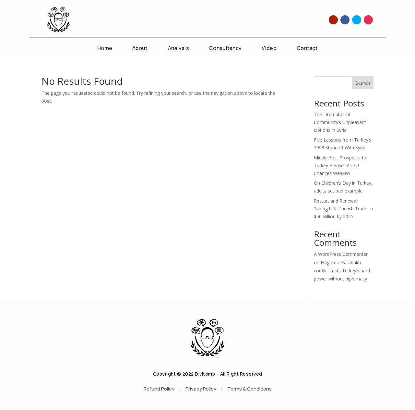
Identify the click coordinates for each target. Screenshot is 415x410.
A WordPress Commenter (341, 254)
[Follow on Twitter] (356, 19)
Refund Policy (159, 388)
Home (104, 49)
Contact (307, 49)
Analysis (178, 49)
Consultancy (225, 49)
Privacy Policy (200, 388)
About (140, 49)
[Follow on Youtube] (333, 19)
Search (363, 83)
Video (269, 49)
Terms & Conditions (249, 388)
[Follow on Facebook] (345, 19)
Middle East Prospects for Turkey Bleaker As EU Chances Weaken (341, 165)
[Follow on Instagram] (368, 19)
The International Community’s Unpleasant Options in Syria (340, 122)
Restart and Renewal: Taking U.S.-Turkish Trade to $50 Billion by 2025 (343, 208)
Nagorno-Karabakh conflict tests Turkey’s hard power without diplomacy (342, 270)
